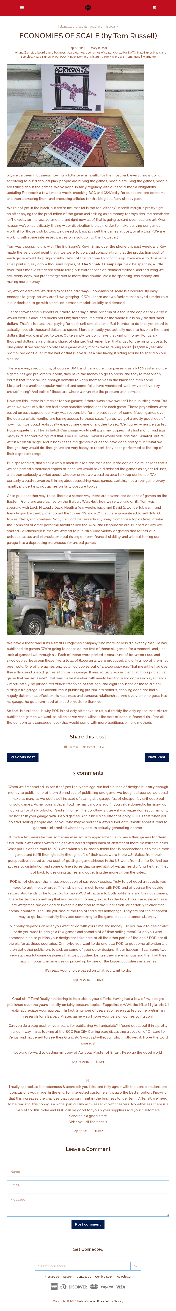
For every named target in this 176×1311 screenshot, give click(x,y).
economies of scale (98, 52)
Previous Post (23, 757)
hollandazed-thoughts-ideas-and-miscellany (88, 26)
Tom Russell (134, 56)
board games (75, 52)
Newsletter (124, 1276)
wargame (149, 56)
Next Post (156, 757)
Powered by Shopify (110, 1301)
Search (67, 1276)
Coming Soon (104, 1276)
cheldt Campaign (63, 430)
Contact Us (84, 1276)
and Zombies (27, 52)
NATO (132, 52)
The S (43, 430)
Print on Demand (77, 56)
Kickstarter (120, 52)
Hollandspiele (86, 1301)
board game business (51, 52)
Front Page (52, 1276)
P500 (55, 56)
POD (63, 56)
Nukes (46, 56)
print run (95, 56)
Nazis (37, 56)
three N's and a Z (113, 56)
